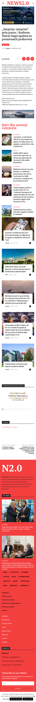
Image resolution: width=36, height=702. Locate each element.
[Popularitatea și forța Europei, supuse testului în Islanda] (7, 211)
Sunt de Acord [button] (28, 699)
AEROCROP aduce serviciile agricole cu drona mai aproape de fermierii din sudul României (22, 158)
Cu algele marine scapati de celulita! (8, 448)
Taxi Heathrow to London (9, 427)
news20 (8, 48)
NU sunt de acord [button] (16, 699)
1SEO (6, 274)
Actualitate (5, 44)
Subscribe (18, 688)
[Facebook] (24, 59)
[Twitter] (28, 59)
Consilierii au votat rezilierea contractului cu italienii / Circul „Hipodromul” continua (26, 450)
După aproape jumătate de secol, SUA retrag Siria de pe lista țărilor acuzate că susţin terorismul (17, 529)
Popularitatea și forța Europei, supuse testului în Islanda (23, 212)
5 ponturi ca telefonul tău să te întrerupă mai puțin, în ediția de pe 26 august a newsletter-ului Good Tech (23, 141)
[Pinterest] (32, 59)
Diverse (15, 150)
